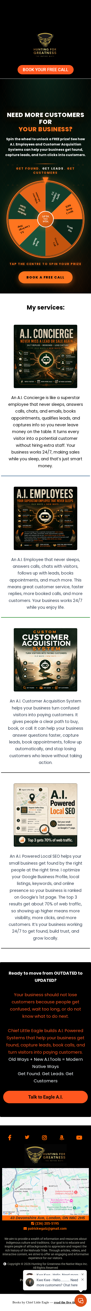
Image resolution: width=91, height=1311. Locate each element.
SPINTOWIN (45, 219)
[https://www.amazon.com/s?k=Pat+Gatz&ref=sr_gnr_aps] (63, 1137)
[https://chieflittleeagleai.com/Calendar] (45, 45)
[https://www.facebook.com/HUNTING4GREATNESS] (11, 1137)
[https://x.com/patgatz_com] (28, 1137)
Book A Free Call (45, 277)
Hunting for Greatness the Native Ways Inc (59, 1264)
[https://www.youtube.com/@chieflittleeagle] (80, 1137)
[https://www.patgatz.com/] (45, 1155)
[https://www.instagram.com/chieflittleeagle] (45, 1137)
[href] (45, 1191)
